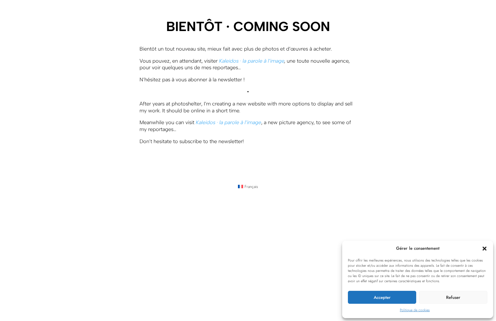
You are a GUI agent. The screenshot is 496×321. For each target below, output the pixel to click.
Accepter (382, 297)
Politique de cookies (415, 310)
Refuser (453, 297)
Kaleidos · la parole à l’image (251, 61)
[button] (484, 248)
